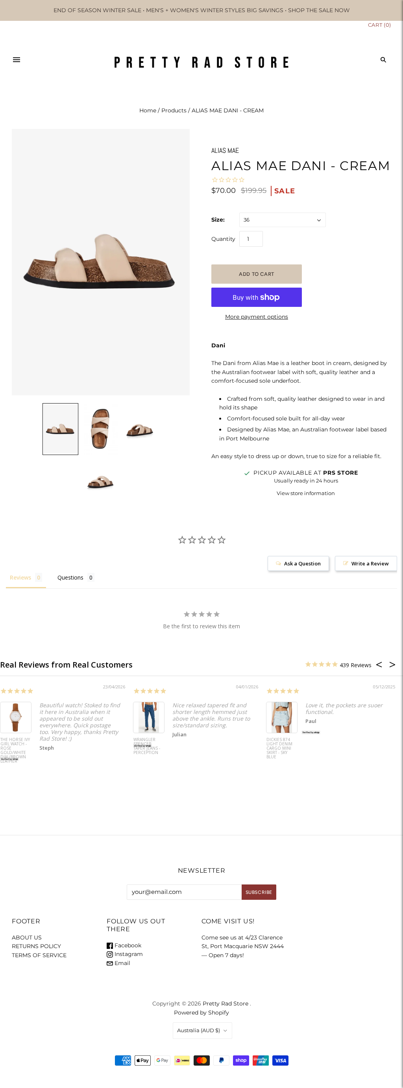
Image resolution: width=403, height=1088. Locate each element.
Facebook (127, 945)
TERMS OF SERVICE (39, 955)
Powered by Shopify (201, 1012)
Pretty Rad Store (225, 1003)
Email (121, 963)
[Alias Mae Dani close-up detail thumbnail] (141, 429)
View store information (306, 493)
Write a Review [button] (370, 563)
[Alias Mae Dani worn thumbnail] (100, 429)
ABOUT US (27, 937)
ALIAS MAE (225, 150)
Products (174, 110)
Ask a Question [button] (302, 563)
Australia (198, 1030)
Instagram (128, 954)
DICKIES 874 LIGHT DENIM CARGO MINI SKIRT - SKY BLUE (279, 749)
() (379, 25)
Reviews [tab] (20, 577)
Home (147, 110)
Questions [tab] (70, 577)
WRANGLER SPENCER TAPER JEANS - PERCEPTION (146, 746)
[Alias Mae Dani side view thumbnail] (100, 482)
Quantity (223, 238)
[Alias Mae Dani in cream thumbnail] (60, 429)
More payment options (256, 316)
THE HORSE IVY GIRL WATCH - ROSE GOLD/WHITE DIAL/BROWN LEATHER (15, 751)
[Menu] (16, 59)
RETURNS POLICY (36, 946)
